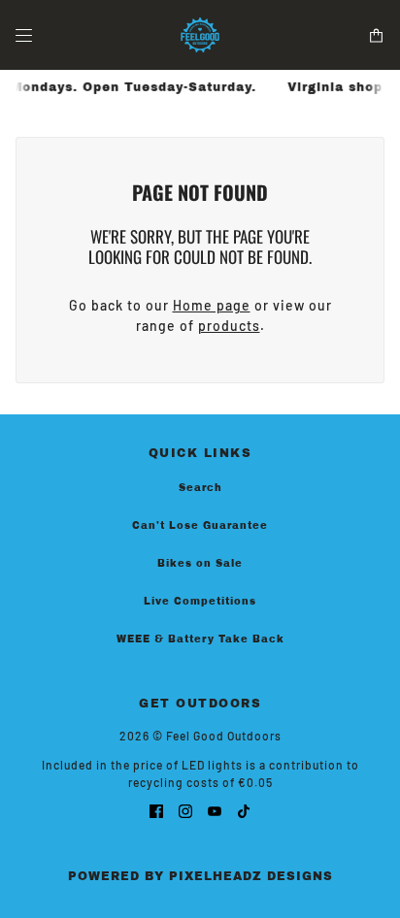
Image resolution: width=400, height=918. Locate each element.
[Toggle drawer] (24, 35)
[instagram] (185, 810)
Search (200, 487)
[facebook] (156, 810)
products (229, 325)
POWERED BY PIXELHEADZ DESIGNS (200, 876)
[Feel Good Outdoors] (200, 35)
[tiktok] (243, 810)
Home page (211, 305)
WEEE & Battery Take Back (200, 639)
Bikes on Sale (200, 563)
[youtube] (214, 810)
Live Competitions (200, 601)
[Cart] (376, 35)
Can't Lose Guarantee (200, 525)
